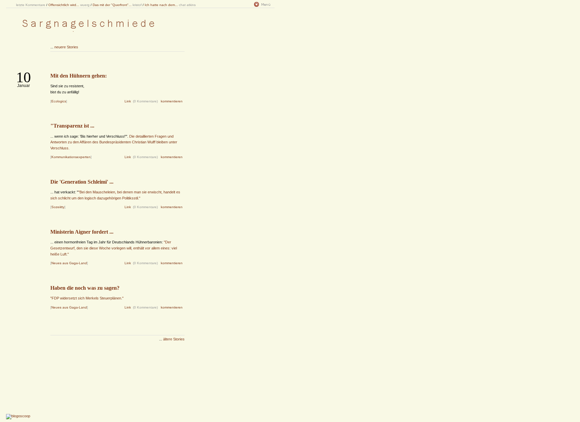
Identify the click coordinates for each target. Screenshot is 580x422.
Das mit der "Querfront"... (112, 5)
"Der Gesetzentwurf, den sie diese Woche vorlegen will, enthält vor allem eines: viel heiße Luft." (113, 248)
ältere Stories (174, 339)
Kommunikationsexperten (71, 157)
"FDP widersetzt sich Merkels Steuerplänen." (87, 298)
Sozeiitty (57, 207)
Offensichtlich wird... (63, 5)
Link (128, 101)
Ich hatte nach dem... (161, 5)
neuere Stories (66, 47)
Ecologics (58, 101)
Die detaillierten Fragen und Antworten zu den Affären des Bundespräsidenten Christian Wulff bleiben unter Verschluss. (113, 142)
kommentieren (172, 101)
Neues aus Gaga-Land (69, 263)
